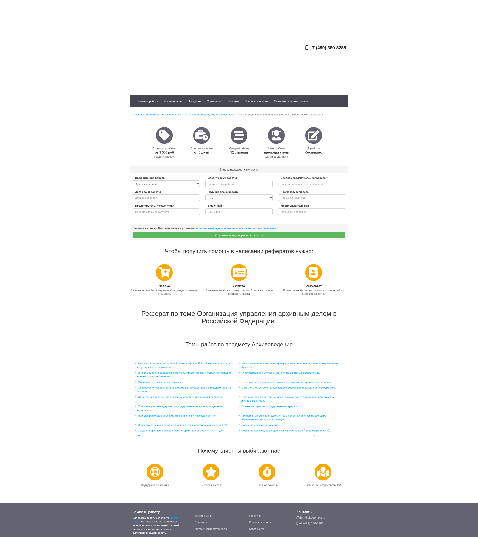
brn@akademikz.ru (312, 517)
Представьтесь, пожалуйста (154, 205)
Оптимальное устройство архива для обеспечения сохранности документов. (288, 387)
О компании (214, 101)
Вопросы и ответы (256, 101)
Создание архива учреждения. (260, 425)
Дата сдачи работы (148, 192)
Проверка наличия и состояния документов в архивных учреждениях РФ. (183, 425)
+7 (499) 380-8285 (327, 47)
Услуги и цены (173, 101)
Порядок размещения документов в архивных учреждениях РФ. (177, 415)
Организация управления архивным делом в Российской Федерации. (180, 397)
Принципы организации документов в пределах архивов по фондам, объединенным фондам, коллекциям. (283, 417)
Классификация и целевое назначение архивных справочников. (280, 372)
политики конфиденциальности (215, 228)
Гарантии (233, 101)
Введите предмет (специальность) (304, 177)
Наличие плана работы (223, 192)
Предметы (194, 101)
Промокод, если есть (295, 192)
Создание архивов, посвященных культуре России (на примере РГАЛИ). (285, 430)
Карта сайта (256, 528)
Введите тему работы (223, 177)
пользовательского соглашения (257, 228)
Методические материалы (291, 101)
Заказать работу (147, 101)
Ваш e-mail (216, 205)
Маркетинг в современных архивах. (160, 382)
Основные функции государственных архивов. (269, 406)
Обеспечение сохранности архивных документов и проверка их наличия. (286, 382)
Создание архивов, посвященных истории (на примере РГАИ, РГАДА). (181, 430)
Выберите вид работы (150, 177)
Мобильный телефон (296, 205)
